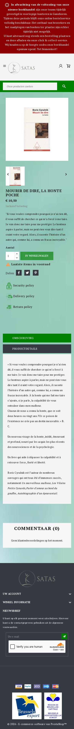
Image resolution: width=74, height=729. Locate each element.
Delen (19, 273)
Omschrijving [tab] (23, 338)
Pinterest (36, 273)
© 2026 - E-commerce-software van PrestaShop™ (37, 724)
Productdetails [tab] (24, 348)
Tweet (27, 273)
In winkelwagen (36, 255)
